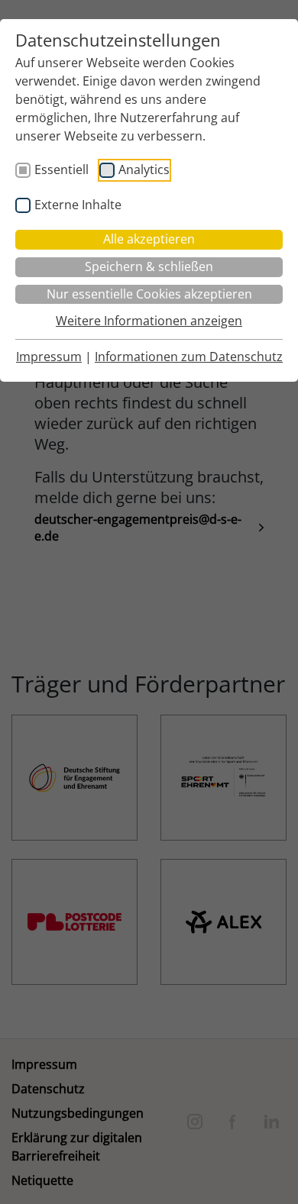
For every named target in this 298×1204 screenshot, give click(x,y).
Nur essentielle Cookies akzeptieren (149, 294)
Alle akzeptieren (149, 239)
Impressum (49, 356)
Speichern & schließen (149, 266)
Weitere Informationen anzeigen (149, 320)
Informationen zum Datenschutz (189, 356)
